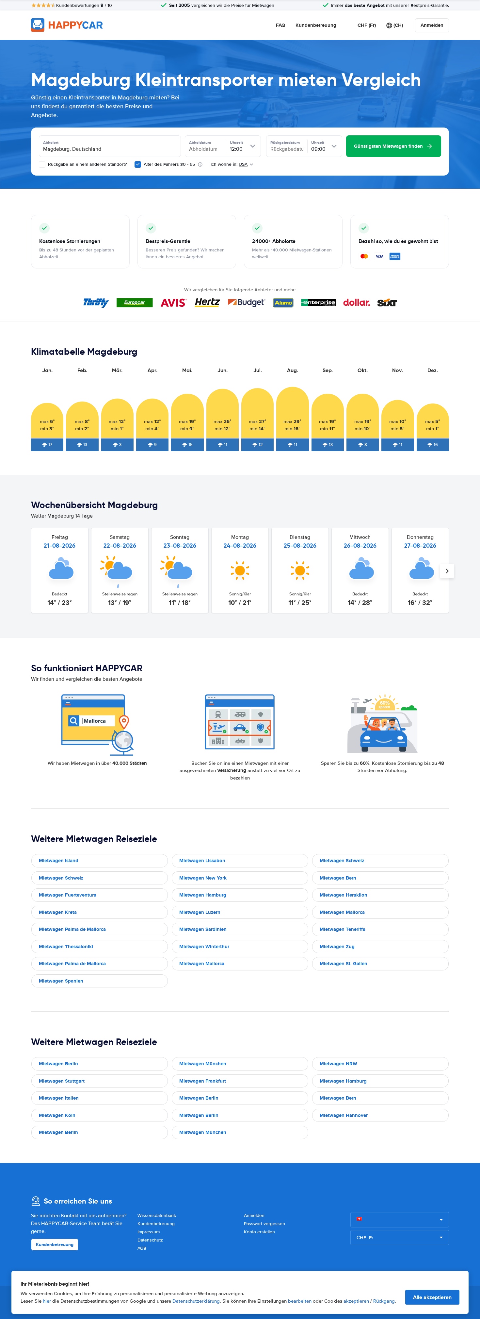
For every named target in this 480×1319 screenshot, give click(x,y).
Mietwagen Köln (57, 1115)
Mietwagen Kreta (58, 912)
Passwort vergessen (264, 1223)
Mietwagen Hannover (344, 1115)
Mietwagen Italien (59, 1098)
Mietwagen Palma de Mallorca (72, 929)
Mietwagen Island (58, 860)
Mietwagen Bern (338, 878)
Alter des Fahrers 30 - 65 (169, 164)
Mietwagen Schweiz (342, 860)
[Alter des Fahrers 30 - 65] (138, 164)
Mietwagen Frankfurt (202, 1081)
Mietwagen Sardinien (203, 929)
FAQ (280, 25)
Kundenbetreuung (316, 25)
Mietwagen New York (203, 878)
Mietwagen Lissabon (202, 860)
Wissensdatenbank (156, 1215)
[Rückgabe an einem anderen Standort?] (42, 164)
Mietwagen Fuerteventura (67, 895)
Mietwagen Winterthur (204, 946)
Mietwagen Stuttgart (62, 1081)
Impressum (148, 1232)
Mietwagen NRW (338, 1063)
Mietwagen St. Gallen (343, 963)
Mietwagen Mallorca (342, 912)
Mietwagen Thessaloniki (66, 946)
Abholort (50, 143)
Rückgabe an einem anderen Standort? (86, 164)
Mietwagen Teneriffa (342, 929)
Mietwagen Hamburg (202, 895)
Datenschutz (150, 1240)
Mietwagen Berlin (58, 1063)
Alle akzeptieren (432, 1297)
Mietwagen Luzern (199, 912)
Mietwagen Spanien (61, 981)
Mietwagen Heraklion (343, 895)
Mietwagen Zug (337, 946)
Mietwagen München (202, 1063)
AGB (141, 1248)
